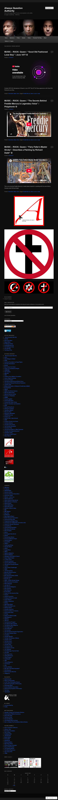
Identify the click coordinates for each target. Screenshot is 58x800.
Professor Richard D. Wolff (10, 598)
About (45, 38)
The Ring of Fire (8, 350)
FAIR (5, 375)
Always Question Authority (13, 9)
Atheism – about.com (9, 497)
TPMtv (5, 753)
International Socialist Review (11, 564)
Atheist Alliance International (11, 500)
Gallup (5, 548)
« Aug (14, 785)
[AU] (5, 467)
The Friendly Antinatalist (10, 426)
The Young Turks (8, 654)
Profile (5, 706)
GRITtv (6, 551)
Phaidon (6, 594)
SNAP (5, 419)
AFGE (5, 360)
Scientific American (9, 609)
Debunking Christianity (9, 529)
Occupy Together (8, 399)
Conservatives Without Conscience (12, 714)
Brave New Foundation (9, 730)
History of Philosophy (9, 680)
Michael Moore (7, 574)
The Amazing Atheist (9, 748)
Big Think (6, 513)
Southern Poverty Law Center (11, 421)
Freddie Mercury (26, 93)
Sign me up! (8, 311)
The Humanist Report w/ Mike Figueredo (13, 429)
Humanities (10, 93)
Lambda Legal (7, 384)
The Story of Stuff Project (10, 434)
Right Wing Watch (8, 604)
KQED (5, 569)
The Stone (6, 690)
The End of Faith (8, 717)
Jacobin (6, 566)
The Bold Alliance (8, 423)
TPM (5, 660)
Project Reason (7, 599)
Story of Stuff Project (9, 746)
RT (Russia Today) (8, 343)
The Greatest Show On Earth (11, 720)
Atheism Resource (8, 498)
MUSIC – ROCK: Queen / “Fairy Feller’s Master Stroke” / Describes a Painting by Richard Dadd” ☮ (25, 149)
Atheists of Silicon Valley (10, 508)
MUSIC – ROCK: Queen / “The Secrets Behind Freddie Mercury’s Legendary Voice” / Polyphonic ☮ (25, 103)
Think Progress (8, 657)
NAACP (6, 389)
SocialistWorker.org (9, 345)
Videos (29, 38)
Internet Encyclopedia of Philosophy (12, 683)
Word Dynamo (7, 670)
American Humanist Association (11, 493)
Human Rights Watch (9, 558)
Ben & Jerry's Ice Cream (10, 367)
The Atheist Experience (9, 750)
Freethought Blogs (8, 545)
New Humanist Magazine (10, 586)
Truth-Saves (7, 663)
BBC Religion (7, 511)
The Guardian (7, 630)
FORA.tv (6, 543)
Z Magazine (7, 673)
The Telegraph (7, 649)
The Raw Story (7, 644)
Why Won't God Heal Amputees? (12, 668)
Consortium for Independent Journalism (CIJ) (15, 522)
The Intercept (7, 348)
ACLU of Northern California (10, 727)
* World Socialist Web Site (10, 337)
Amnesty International (9, 363)
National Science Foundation (11, 582)
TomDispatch (7, 659)
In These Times (8, 559)
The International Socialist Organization (13, 631)
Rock (18, 93)
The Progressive (8, 643)
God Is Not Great (8, 715)
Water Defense (7, 436)
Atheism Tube (7, 729)
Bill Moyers (7, 514)
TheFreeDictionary (8, 655)
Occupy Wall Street (8, 400)
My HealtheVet (7, 387)
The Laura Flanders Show (10, 633)
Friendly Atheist (8, 546)
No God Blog (7, 591)
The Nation (6, 635)
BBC (5, 509)
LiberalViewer (7, 735)
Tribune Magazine (8, 662)
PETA (5, 405)
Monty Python (7, 737)
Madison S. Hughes (9, 41)
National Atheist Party (9, 392)
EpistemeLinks (7, 679)
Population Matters (8, 410)
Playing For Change (9, 408)
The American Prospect (9, 622)
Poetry (18, 38)
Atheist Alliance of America (10, 501)
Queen (32, 93)
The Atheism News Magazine (11, 625)
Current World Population (10, 527)
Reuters (6, 602)
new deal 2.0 (7, 585)
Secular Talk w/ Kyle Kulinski (11, 418)
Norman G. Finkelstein (9, 395)
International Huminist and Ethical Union (13, 381)
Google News (7, 550)
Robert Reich (7, 342)
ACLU (5, 357)
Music (15, 93)
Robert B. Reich (8, 607)
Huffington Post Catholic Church (12, 556)
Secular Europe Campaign (10, 745)
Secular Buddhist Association (11, 687)
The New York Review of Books (11, 638)
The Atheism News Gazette (10, 623)
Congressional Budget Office (11, 521)
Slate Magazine (7, 617)
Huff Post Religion (8, 554)
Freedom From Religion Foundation (12, 376)
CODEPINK (7, 370)
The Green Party (8, 427)
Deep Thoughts (7, 530)
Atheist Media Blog (8, 505)
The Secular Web (8, 646)
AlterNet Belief (7, 490)
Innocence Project (8, 379)
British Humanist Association (11, 517)
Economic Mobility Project (10, 538)
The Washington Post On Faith (11, 651)
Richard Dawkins (8, 742)
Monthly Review (8, 577)
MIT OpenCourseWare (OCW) (11, 575)
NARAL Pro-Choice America (10, 391)
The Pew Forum (8, 641)
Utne (5, 665)
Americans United (8, 495)
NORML (6, 397)
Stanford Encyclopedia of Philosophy (13, 688)
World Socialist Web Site (10, 671)
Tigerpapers (7, 691)
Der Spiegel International (10, 534)
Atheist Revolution (8, 506)
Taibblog (6, 618)
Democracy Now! (8, 340)
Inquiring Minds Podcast (10, 562)
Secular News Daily (8, 612)
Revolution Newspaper (9, 413)
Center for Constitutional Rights (11, 368)
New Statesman (8, 590)
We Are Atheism (8, 667)
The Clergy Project (8, 627)
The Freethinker (8, 628)
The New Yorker (8, 639)
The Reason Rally (8, 432)
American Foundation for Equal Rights (13, 362)
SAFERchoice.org (8, 415)
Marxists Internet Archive (10, 572)
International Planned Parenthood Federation (14, 383)
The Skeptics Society (9, 647)
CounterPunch (7, 526)
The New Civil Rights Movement (11, 431)
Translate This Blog (37, 38)
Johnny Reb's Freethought (10, 567)
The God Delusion (8, 718)
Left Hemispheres (8, 570)
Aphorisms (12, 38)
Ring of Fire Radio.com (9, 606)
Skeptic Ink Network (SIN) (10, 615)
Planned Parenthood (9, 407)
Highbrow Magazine (9, 553)
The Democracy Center (9, 424)
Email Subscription (9, 302)
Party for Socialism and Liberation (12, 403)
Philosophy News (8, 685)
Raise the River (7, 411)
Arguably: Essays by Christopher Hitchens (14, 712)
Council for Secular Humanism (11, 524)
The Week (6, 652)
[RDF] (7, 331)
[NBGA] (9, 457)
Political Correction (8, 596)
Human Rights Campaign (10, 378)
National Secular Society (10, 394)
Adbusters (6, 487)
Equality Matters (8, 540)
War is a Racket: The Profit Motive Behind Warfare (16, 722)
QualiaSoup (7, 740)
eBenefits (6, 373)
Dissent (6, 535)
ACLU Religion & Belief (9, 359)
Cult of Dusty (7, 371)
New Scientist (7, 588)
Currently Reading (8, 705)
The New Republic (8, 636)
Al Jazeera (6, 489)
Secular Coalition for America (11, 610)
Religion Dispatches (9, 601)
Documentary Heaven (9, 537)
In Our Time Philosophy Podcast (12, 682)
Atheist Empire (7, 503)
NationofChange (8, 583)
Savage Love (7, 416)
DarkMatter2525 (7, 734)
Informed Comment (8, 561)
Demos (6, 532)
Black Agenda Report (9, 516)
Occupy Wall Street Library (10, 402)
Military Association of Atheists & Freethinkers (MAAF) (17, 386)
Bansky (6, 365)
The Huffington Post (9, 347)
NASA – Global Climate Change (11, 580)
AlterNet (6, 339)
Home (6, 38)
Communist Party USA (9, 519)
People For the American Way (11, 593)
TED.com (6, 620)
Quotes (23, 38)
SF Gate (6, 614)
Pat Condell (7, 738)
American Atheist (8, 492)
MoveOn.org (7, 578)
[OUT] (9, 446)
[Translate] (10, 327)
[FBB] (9, 481)
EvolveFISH (7, 542)
